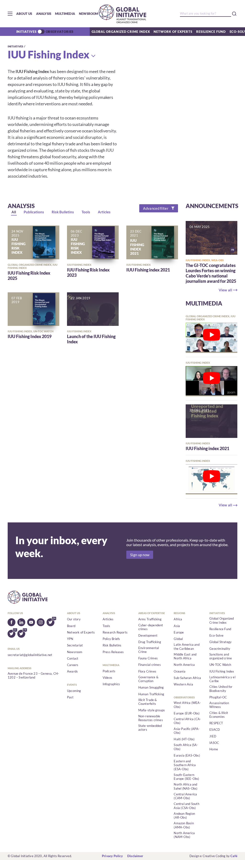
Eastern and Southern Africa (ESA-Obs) (185, 765)
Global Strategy (220, 642)
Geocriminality (219, 649)
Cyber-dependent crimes (150, 627)
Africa (178, 619)
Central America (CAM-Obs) (185, 796)
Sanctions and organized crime (220, 656)
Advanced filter (155, 208)
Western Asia (183, 684)
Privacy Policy (112, 856)
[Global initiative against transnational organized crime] (122, 13)
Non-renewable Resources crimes (150, 718)
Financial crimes (149, 665)
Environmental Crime (148, 650)
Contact (72, 658)
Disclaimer (135, 856)
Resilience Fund (211, 32)
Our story (74, 619)
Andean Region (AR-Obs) (184, 815)
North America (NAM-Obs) (184, 835)
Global (178, 639)
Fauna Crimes (148, 658)
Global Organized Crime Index (121, 32)
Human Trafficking (151, 694)
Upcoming (74, 691)
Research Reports (115, 632)
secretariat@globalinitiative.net (30, 655)
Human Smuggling (151, 687)
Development (147, 635)
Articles (108, 619)
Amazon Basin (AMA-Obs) (184, 825)
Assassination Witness (219, 705)
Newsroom (88, 14)
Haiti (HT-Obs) (184, 739)
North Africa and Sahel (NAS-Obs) (185, 786)
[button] (10, 13)
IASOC (214, 743)
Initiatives (26, 32)
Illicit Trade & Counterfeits (147, 702)
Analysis (43, 14)
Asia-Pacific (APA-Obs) (187, 731)
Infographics (111, 684)
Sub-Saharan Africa (187, 678)
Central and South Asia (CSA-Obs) (186, 805)
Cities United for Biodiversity (220, 688)
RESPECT (216, 723)
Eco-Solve (216, 635)
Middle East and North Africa (185, 656)
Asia (177, 626)
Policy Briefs (111, 639)
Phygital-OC (218, 697)
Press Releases (113, 652)
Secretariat (75, 645)
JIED (212, 736)
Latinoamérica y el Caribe (222, 679)
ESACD (214, 729)
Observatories (60, 32)
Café (233, 856)
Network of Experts (173, 32)
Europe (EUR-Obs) (187, 713)
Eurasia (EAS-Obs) (187, 755)
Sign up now (139, 555)
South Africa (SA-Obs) (186, 747)
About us (24, 14)
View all (225, 290)
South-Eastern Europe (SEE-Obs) (186, 777)
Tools (106, 626)
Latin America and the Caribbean (186, 646)
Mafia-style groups (151, 710)
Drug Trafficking (149, 642)
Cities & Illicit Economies (218, 715)
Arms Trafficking (149, 619)
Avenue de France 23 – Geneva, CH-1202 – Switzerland (33, 675)
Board (71, 626)
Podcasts (109, 671)
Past (70, 697)
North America (184, 665)
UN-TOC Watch (220, 665)
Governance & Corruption (148, 679)
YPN (70, 639)
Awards (72, 671)
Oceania (179, 671)
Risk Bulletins (112, 645)
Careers (72, 665)
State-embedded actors (150, 727)
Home (213, 749)
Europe (179, 632)
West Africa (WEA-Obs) (187, 704)
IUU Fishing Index (48, 54)
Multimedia (65, 14)
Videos (107, 677)
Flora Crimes (147, 671)
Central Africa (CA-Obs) (187, 721)
